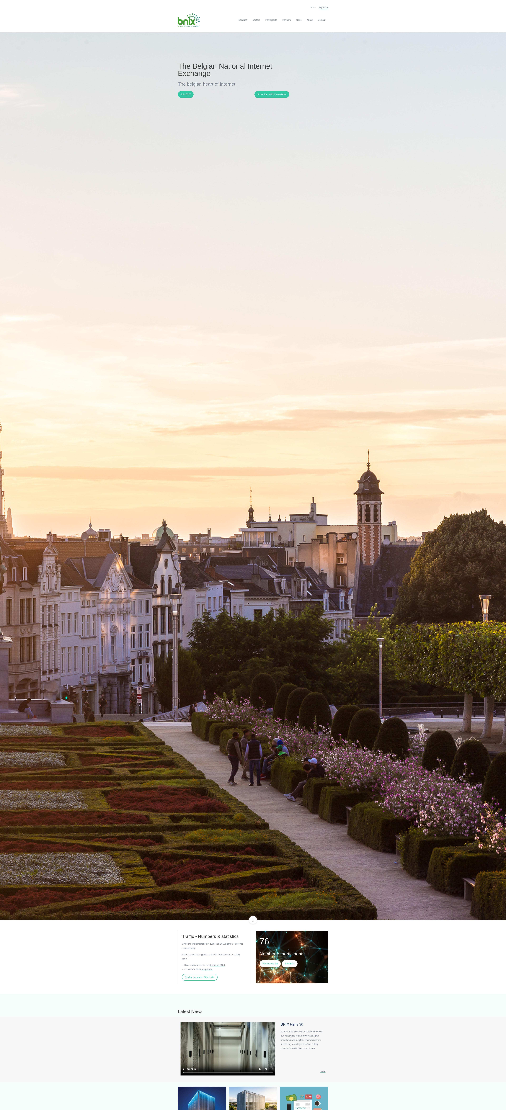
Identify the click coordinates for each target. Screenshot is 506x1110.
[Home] (190, 20)
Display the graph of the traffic (200, 977)
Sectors (256, 20)
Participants (271, 20)
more (322, 1071)
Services (243, 20)
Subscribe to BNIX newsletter (271, 94)
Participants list (270, 963)
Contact (321, 20)
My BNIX (323, 7)
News (299, 20)
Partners (286, 20)
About (310, 20)
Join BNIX (186, 94)
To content (253, 920)
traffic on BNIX (217, 965)
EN (312, 7)
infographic (207, 969)
